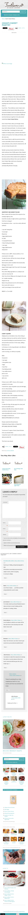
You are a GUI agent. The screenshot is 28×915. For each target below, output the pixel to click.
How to (5, 868)
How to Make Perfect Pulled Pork (9, 897)
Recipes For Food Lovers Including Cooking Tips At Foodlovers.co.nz (14, 3)
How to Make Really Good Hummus (10, 888)
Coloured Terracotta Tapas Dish (9, 819)
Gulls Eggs (6, 809)
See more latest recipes (7, 752)
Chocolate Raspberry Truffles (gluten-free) (21, 783)
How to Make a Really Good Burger (9, 891)
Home (3, 18)
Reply (5, 577)
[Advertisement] (14, 48)
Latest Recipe (7, 717)
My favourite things (10, 790)
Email (5, 529)
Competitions (21, 911)
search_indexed (10, 450)
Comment (5, 502)
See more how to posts (7, 903)
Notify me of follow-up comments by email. (12, 542)
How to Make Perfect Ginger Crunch (9, 894)
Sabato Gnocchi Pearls (9, 807)
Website (4, 534)
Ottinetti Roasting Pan (9, 813)
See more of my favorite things (9, 821)
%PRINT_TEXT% (21, 28)
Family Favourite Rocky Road (21, 773)
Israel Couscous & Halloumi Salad (14, 774)
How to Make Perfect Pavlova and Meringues (9, 901)
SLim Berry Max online (9, 560)
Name (5, 523)
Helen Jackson (12, 674)
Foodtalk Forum (12, 911)
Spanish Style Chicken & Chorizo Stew (6, 783)
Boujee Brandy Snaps (12, 751)
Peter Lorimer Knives (9, 811)
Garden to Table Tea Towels (8, 816)
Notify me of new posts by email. (10, 545)
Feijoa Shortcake (13, 781)
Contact (5, 911)
